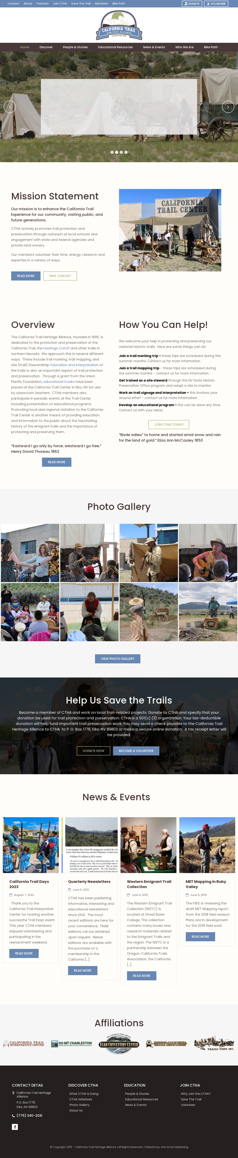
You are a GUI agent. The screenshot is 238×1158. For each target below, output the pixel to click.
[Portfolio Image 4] (208, 553)
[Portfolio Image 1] (30, 553)
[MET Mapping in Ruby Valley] (207, 845)
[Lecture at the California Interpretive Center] (89, 553)
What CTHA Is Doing (83, 1094)
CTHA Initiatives (80, 1099)
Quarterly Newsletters (89, 881)
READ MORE (24, 953)
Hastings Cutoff (56, 348)
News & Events (154, 47)
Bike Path (211, 47)
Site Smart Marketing (174, 1147)
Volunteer (188, 1105)
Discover (46, 47)
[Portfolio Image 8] (208, 612)
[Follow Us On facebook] (15, 1127)
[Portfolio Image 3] (149, 553)
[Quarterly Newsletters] (90, 845)
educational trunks (59, 381)
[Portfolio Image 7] (149, 612)
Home (24, 47)
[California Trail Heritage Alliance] (119, 25)
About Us (76, 1110)
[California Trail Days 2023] (31, 845)
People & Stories (75, 47)
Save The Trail (191, 1099)
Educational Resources (115, 47)
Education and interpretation (75, 365)
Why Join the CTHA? (195, 1094)
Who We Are (184, 47)
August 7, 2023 (24, 895)
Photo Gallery (79, 1105)
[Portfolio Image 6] (89, 612)
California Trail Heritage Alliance (95, 1147)
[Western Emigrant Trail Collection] (148, 845)
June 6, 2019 (81, 890)
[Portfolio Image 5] (30, 612)
